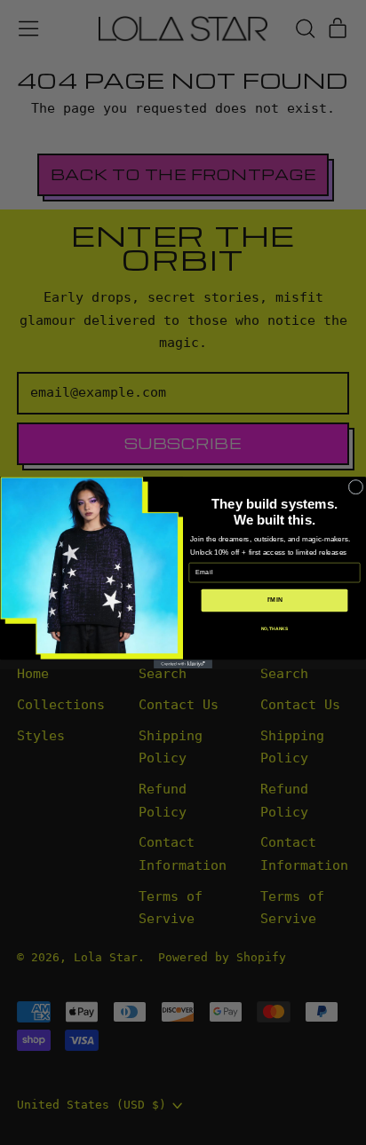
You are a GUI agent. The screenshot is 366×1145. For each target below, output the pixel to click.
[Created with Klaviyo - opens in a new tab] (183, 663)
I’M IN (274, 600)
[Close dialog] (355, 487)
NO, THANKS (275, 629)
